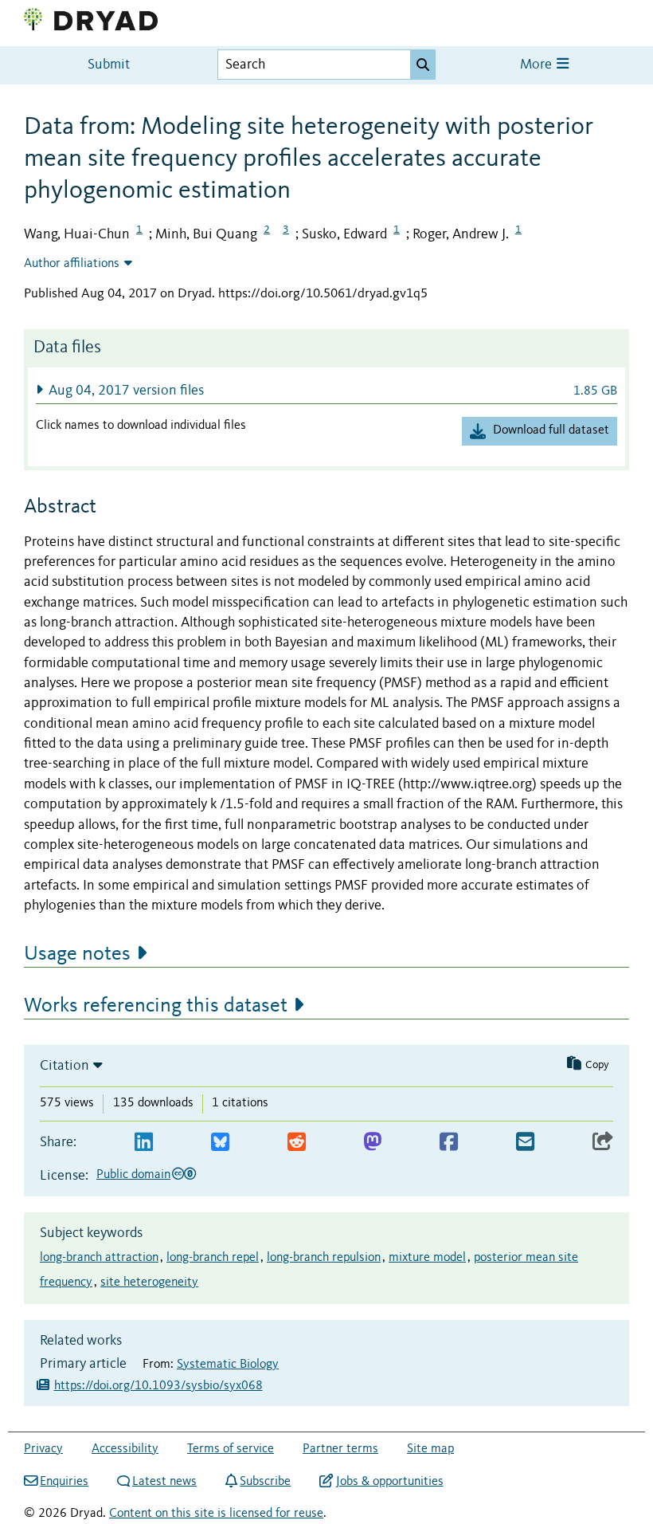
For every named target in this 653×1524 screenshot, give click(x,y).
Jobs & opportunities (389, 1481)
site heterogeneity (149, 1282)
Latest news (164, 1481)
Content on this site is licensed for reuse (216, 1513)
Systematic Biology (228, 1364)
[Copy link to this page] (602, 1142)
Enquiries (64, 1481)
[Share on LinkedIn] (144, 1142)
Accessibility (125, 1449)
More (537, 65)
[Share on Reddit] (296, 1142)
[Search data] (423, 64)
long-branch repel (212, 1257)
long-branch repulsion (324, 1257)
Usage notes (77, 954)
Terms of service (230, 1449)
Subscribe (265, 1481)
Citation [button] (64, 1066)
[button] (326, 390)
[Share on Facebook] (449, 1142)
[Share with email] (525, 1142)
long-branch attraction (99, 1257)
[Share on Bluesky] (220, 1142)
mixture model (427, 1257)
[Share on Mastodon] (372, 1142)
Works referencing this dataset (155, 1006)
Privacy (43, 1449)
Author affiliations (71, 263)
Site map (430, 1449)
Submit (109, 65)
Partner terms (340, 1449)
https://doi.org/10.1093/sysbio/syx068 (158, 1386)
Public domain (133, 1175)
